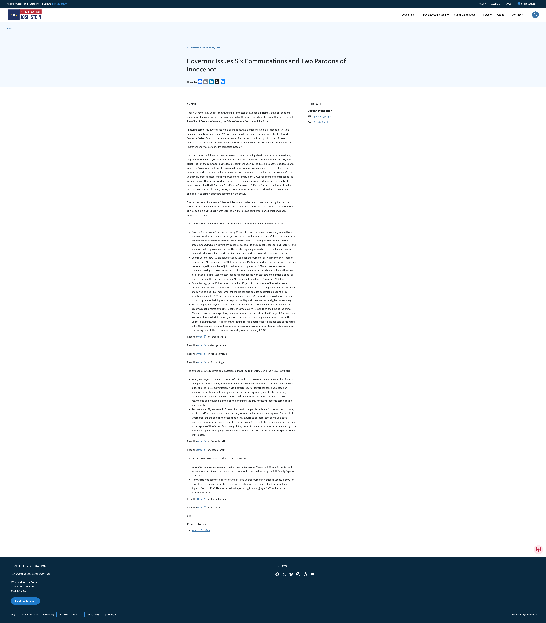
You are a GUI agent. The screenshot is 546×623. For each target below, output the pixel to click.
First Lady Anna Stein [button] (434, 15)
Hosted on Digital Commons (524, 614)
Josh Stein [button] (408, 15)
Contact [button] (516, 15)
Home (10, 28)
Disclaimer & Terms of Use (70, 614)
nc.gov (14, 614)
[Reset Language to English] (519, 4)
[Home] (25, 11)
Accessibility (48, 614)
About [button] (500, 15)
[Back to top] (538, 549)
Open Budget (110, 614)
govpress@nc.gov (322, 116)
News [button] (486, 15)
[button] (535, 14)
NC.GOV (482, 3)
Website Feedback (30, 614)
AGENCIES (496, 3)
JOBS (508, 3)
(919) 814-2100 (321, 122)
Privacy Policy (93, 614)
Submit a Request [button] (464, 15)
